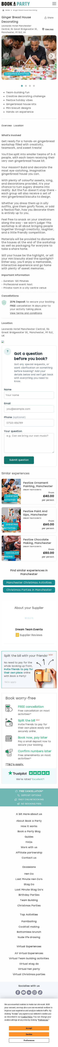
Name (7, 389)
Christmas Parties (29, 905)
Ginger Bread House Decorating (16, 19)
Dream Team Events (29, 629)
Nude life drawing (29, 937)
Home (7, 10)
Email (7, 403)
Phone (14, 417)
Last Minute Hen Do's (28, 879)
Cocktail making (29, 926)
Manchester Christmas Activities (29, 582)
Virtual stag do (29, 963)
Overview (6, 125)
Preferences (29, 1040)
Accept (29, 1028)
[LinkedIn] (29, 996)
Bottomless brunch (29, 931)
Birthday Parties (29, 894)
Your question (13, 431)
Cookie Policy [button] (26, 1017)
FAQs (29, 842)
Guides (29, 836)
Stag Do (29, 884)
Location (18, 125)
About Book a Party (29, 820)
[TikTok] (40, 996)
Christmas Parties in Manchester (29, 589)
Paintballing (29, 921)
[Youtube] (23, 996)
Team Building (29, 900)
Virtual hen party (29, 969)
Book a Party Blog (29, 831)
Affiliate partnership (29, 852)
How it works (29, 826)
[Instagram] (34, 996)
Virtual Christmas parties (29, 974)
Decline (29, 1034)
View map (49, 29)
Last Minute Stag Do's (29, 889)
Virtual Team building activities (29, 958)
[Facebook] (17, 996)
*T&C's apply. (15, 764)
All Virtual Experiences (29, 953)
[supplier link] (29, 626)
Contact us (29, 857)
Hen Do (29, 873)
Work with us (29, 847)
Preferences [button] (43, 1020)
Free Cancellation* (31, 791)
